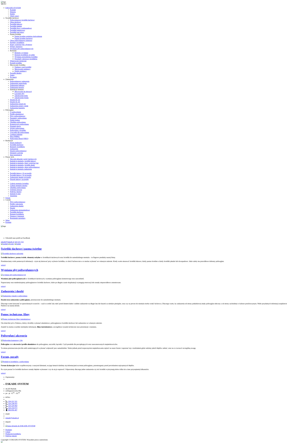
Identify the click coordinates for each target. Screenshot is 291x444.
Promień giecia (15, 126)
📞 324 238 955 (11, 403)
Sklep (7, 220)
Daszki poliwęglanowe (18, 151)
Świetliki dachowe (16, 145)
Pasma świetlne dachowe (24, 38)
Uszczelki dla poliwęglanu (19, 132)
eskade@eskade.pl (7, 242)
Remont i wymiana (21, 53)
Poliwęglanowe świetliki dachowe (22, 20)
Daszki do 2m (15, 102)
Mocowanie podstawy (22, 69)
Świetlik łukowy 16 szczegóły (21, 175)
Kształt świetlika (16, 63)
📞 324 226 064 (11, 406)
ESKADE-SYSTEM (13, 8)
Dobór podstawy (21, 71)
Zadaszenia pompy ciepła (19, 106)
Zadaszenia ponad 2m (18, 104)
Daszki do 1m (15, 100)
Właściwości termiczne (18, 61)
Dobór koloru (15, 120)
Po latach (13, 77)
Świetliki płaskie (16, 26)
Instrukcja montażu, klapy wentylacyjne (24, 163)
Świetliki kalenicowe (17, 30)
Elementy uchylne (16, 153)
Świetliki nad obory (17, 32)
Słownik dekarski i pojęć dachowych (23, 159)
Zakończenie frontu (22, 98)
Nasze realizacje (16, 143)
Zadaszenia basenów (17, 108)
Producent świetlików (13, 434)
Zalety (12, 75)
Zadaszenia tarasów (17, 87)
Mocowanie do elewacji (23, 92)
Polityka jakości (15, 192)
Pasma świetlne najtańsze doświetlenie (28, 36)
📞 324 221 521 (11, 401)
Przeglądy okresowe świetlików (26, 59)
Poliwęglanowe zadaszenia (19, 81)
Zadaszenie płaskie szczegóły (20, 177)
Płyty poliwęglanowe (17, 116)
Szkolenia (13, 196)
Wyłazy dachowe (16, 47)
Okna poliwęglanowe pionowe (21, 40)
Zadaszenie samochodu (18, 83)
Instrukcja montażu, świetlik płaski (22, 165)
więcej (3, 265)
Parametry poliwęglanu (18, 118)
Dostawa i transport (17, 216)
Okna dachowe (15, 22)
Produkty (8, 430)
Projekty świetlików (17, 42)
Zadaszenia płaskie (17, 206)
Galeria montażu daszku (18, 186)
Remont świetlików (17, 214)
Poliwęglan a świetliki (18, 130)
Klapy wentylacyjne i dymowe (21, 45)
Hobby (12, 14)
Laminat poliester (16, 134)
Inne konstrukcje (16, 155)
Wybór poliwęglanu (17, 128)
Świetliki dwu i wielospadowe (21, 28)
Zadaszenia (14, 149)
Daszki (12, 208)
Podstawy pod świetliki (23, 67)
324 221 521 (19, 242)
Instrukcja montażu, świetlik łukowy (23, 161)
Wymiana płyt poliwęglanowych (21, 49)
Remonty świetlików (17, 147)
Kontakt (13, 10)
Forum (7, 198)
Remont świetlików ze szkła (25, 55)
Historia (13, 12)
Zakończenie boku (21, 96)
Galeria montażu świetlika (19, 183)
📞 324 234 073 (11, 408)
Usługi (7, 432)
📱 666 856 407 (11, 410)
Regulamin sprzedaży (17, 218)
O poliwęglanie (15, 112)
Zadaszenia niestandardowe (20, 210)
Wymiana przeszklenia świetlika (26, 57)
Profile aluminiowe (17, 114)
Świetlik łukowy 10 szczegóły (21, 173)
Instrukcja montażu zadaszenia (21, 169)
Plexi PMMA (15, 136)
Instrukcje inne (15, 194)
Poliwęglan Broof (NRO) (19, 139)
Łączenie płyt (19, 94)
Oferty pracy (14, 16)
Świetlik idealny (16, 73)
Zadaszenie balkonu (17, 85)
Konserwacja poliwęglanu (19, 124)
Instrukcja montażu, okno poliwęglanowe (25, 167)
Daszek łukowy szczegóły (19, 179)
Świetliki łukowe (16, 24)
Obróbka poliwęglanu (18, 122)
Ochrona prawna (16, 190)
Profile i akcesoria (16, 204)
